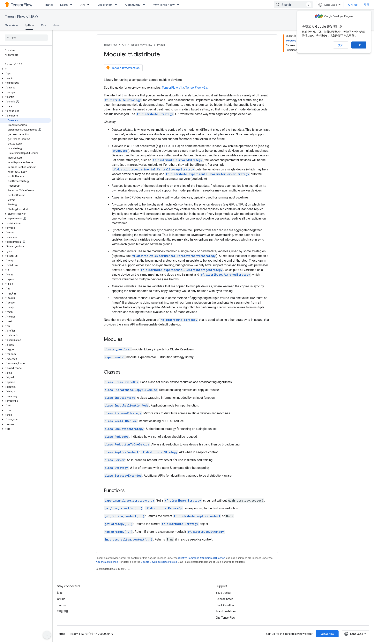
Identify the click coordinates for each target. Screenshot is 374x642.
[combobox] (293, 4)
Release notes (224, 599)
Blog (60, 592)
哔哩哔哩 (62, 611)
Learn (64, 4)
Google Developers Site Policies (159, 561)
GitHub (353, 4)
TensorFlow (110, 44)
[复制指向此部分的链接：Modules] (126, 339)
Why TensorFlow (164, 4)
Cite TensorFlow (225, 617)
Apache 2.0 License (107, 561)
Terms (61, 633)
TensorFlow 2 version (125, 68)
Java (56, 25)
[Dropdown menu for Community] (145, 4)
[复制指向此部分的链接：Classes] (124, 372)
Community (132, 4)
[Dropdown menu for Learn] (72, 4)
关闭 (340, 45)
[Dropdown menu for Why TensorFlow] (179, 4)
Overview (11, 25)
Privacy (73, 633)
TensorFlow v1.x (173, 87)
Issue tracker (223, 592)
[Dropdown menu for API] (89, 4)
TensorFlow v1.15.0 (21, 16)
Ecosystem (105, 4)
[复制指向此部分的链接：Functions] (128, 491)
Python (29, 25)
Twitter (61, 605)
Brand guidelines (226, 611)
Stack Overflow (225, 605)
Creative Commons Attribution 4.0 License (201, 557)
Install (49, 4)
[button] (25, 69)
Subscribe (327, 634)
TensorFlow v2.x (196, 87)
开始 (359, 45)
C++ (43, 25)
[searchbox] (26, 37)
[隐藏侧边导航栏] (47, 635)
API (82, 4)
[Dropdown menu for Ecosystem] (117, 4)
